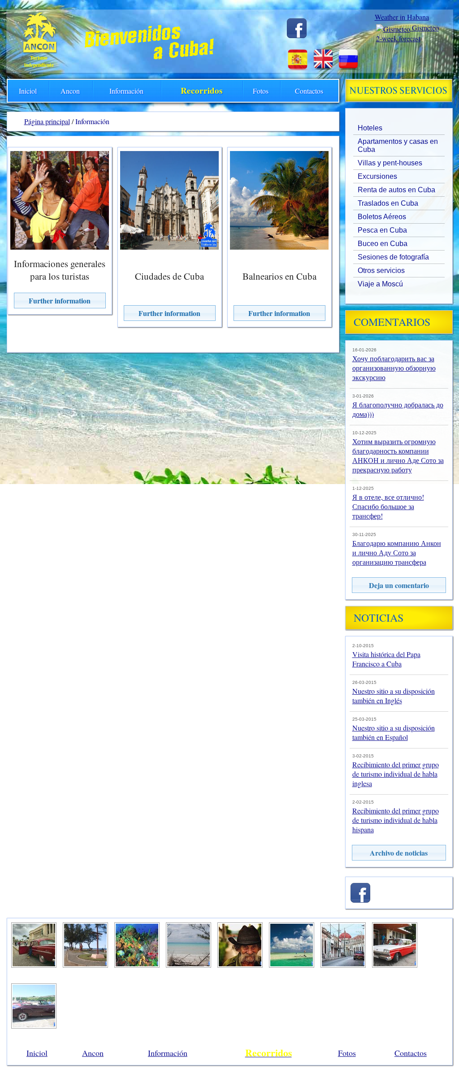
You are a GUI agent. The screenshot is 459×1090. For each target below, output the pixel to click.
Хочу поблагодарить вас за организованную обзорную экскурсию (394, 368)
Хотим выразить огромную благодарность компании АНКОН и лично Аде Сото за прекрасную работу (398, 455)
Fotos (260, 90)
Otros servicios (381, 270)
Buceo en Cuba (382, 243)
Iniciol (28, 90)
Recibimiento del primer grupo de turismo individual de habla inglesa (395, 774)
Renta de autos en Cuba (396, 190)
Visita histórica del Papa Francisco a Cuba (386, 658)
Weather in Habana (402, 17)
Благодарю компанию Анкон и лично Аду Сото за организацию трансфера (396, 552)
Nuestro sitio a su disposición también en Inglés (393, 695)
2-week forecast (398, 38)
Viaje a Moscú (380, 284)
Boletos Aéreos (382, 217)
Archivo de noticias (399, 853)
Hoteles (370, 128)
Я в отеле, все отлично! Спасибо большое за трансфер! (388, 506)
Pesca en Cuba (382, 230)
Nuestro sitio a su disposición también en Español (393, 732)
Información (126, 90)
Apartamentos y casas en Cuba (398, 145)
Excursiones (377, 176)
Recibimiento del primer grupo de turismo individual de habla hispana (395, 820)
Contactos (309, 90)
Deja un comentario (399, 585)
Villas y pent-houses (390, 163)
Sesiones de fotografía (393, 257)
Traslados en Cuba (388, 203)
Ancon (70, 90)
